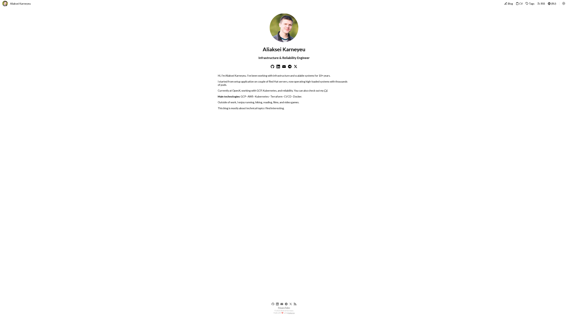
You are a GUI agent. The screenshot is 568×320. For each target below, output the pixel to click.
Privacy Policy (284, 308)
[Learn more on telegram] (290, 67)
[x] (290, 304)
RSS (542, 3)
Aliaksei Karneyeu (20, 3)
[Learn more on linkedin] (278, 67)
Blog (510, 3)
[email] (281, 304)
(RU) (553, 3)
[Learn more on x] (295, 67)
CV (521, 3)
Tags (531, 3)
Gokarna (291, 313)
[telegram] (286, 304)
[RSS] (295, 304)
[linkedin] (277, 304)
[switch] (563, 3)
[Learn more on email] (284, 67)
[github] (273, 304)
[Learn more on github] (272, 67)
